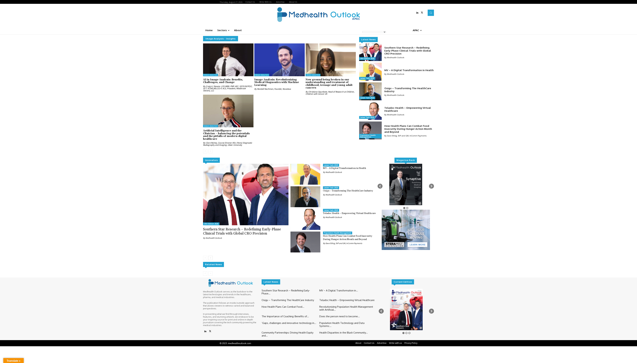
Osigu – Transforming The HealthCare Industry (407, 90)
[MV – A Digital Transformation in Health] (370, 72)
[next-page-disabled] (210, 151)
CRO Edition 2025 (367, 58)
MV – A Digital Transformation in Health (409, 70)
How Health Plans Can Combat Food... (283, 306)
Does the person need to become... (339, 316)
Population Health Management (368, 136)
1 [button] (404, 208)
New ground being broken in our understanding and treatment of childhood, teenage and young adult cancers (329, 84)
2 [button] (407, 208)
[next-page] (210, 258)
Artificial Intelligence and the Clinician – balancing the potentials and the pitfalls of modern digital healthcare (226, 135)
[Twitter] (422, 12)
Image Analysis (210, 75)
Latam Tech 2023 (367, 78)
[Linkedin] (417, 12)
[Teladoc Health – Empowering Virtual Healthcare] (370, 111)
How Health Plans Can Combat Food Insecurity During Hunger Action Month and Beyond (408, 128)
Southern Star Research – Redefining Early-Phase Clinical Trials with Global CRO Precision (407, 50)
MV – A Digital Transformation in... (338, 290)
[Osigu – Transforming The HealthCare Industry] (370, 91)
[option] (405, 184)
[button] (431, 13)
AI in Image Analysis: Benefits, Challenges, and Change (223, 81)
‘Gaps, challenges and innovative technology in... (289, 323)
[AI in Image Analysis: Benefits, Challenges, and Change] (228, 59)
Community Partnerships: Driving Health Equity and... (287, 334)
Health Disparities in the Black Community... (343, 332)
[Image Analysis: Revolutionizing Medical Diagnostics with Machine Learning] (279, 59)
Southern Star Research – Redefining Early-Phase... (286, 292)
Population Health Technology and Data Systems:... (341, 324)
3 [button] (409, 333)
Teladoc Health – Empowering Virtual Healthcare (407, 109)
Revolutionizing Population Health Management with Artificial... (346, 308)
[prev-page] (205, 151)
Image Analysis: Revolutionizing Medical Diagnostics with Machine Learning (276, 82)
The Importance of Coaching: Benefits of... (285, 316)
